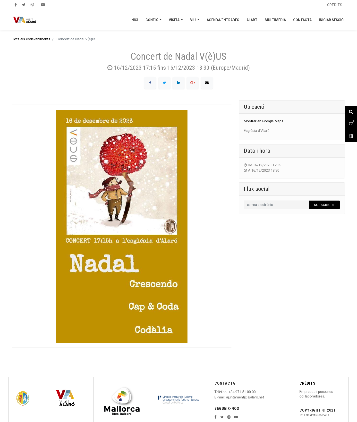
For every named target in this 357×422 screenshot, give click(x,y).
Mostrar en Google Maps (263, 121)
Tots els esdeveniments (31, 39)
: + (228, 392)
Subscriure (324, 205)
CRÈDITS (307, 383)
